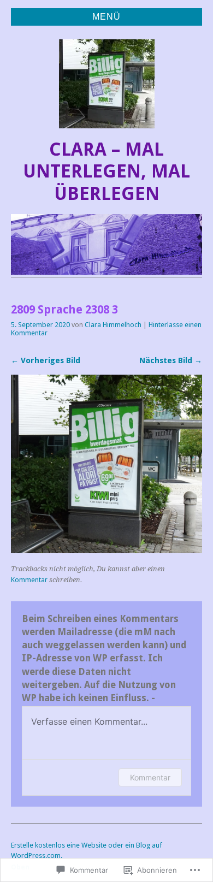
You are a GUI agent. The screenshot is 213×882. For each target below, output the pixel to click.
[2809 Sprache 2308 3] (106, 550)
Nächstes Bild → (170, 360)
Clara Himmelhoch (113, 325)
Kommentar (29, 580)
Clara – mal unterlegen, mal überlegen (106, 171)
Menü (106, 16)
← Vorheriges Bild (45, 360)
